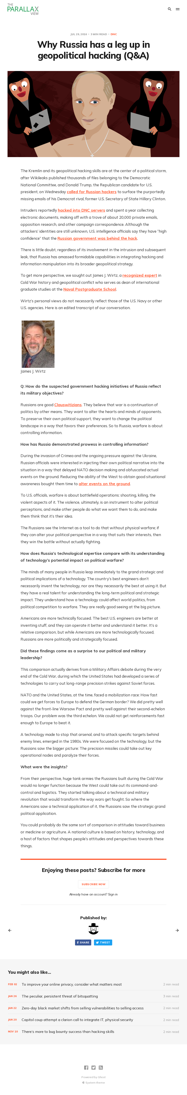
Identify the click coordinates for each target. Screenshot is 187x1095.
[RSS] (101, 1067)
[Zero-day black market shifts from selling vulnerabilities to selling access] (93, 1008)
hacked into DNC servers (81, 210)
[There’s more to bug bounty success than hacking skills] (93, 1031)
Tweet (105, 942)
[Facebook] (86, 1067)
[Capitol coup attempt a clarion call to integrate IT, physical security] (93, 1020)
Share (84, 942)
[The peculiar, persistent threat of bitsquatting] (93, 996)
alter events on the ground (104, 483)
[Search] (169, 9)
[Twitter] (93, 1067)
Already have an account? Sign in (93, 894)
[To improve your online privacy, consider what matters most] (93, 984)
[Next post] (175, 930)
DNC (114, 34)
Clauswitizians (68, 404)
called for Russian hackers (92, 191)
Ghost (102, 1077)
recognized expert (139, 275)
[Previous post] (11, 930)
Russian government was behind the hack (97, 238)
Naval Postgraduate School (89, 289)
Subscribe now (94, 884)
